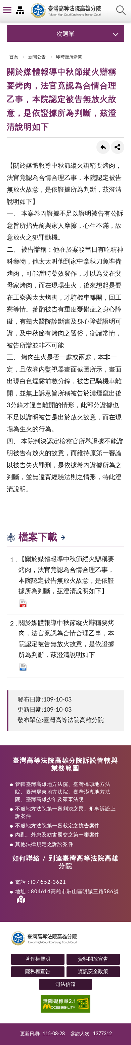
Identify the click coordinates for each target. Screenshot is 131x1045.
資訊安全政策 (93, 971)
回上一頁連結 (103, 147)
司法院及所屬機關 (20, 10)
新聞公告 (37, 57)
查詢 (121, 10)
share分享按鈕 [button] (117, 147)
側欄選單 (6, 10)
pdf (23, 603)
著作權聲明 (37, 959)
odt (23, 667)
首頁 (13, 57)
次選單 (65, 34)
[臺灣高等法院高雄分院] (65, 11)
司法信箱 (65, 984)
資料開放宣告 (93, 959)
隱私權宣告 (37, 971)
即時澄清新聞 (69, 57)
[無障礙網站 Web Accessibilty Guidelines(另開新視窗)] (65, 1005)
